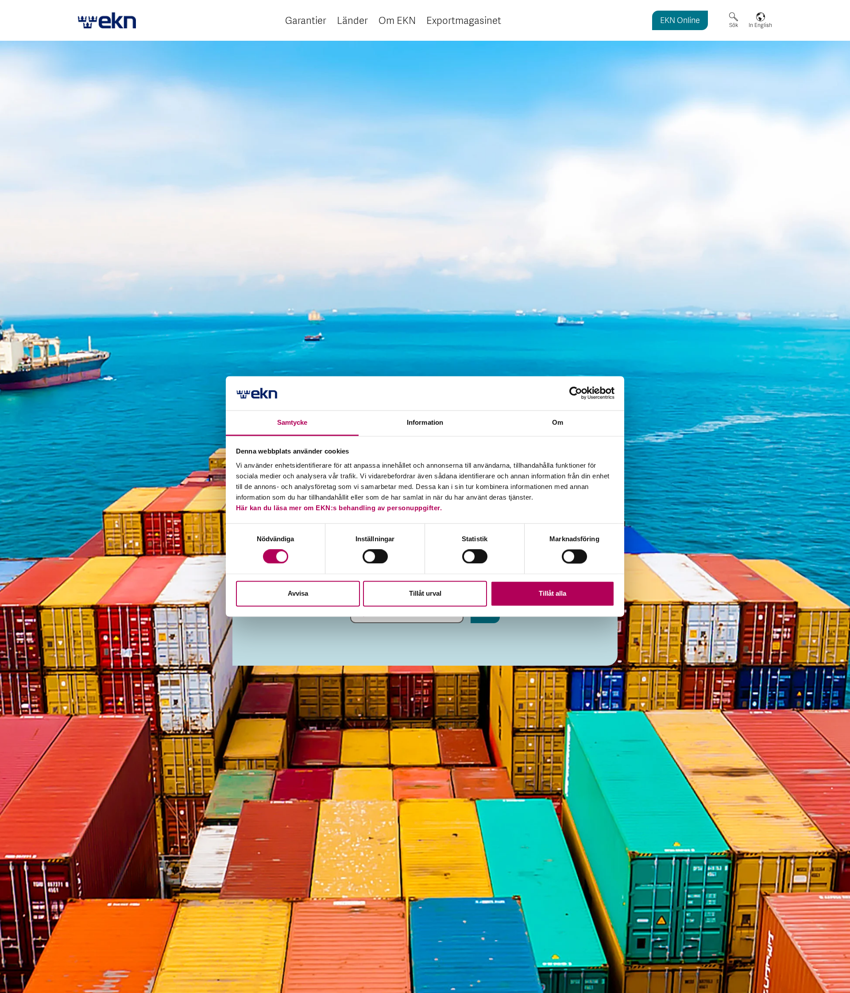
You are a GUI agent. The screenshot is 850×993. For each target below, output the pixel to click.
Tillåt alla (552, 593)
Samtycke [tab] (292, 422)
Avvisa (298, 593)
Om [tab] (557, 422)
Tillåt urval (425, 593)
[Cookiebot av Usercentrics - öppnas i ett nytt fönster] (575, 393)
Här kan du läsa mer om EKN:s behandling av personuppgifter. (339, 508)
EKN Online (680, 21)
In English (760, 25)
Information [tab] (425, 422)
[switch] (375, 557)
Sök (733, 25)
